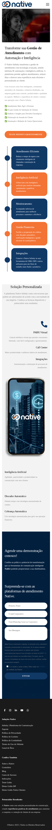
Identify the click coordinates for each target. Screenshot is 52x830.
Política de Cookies (10, 737)
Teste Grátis (7, 782)
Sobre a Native (8, 764)
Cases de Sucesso (9, 775)
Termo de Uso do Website (12, 744)
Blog (4, 771)
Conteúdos (6, 767)
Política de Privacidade (11, 733)
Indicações (6, 779)
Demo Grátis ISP (9, 786)
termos (42, 667)
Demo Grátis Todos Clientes (13, 790)
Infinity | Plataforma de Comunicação (17, 725)
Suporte (5, 729)
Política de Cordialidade (12, 740)
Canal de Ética (8, 748)
